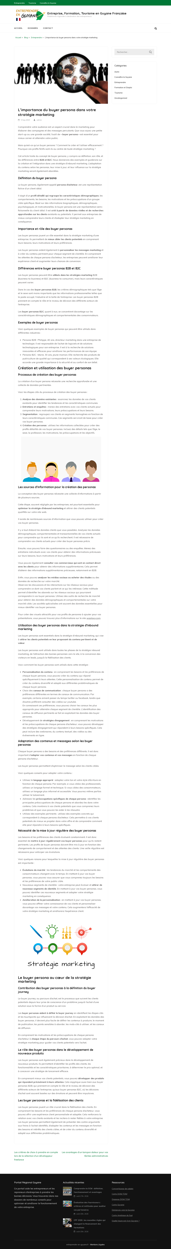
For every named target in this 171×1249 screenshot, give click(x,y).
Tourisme (32, 3)
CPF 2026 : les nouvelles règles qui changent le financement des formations (89, 1224)
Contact (48, 28)
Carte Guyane (118, 1204)
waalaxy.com (94, 618)
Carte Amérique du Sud (122, 1215)
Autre (116, 72)
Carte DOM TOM (119, 1194)
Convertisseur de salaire (122, 1188)
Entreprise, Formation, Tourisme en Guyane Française (86, 13)
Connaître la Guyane (48, 3)
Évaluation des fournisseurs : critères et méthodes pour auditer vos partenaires (90, 1206)
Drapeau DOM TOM (121, 1199)
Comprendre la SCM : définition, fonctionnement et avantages (88, 1190)
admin (39, 120)
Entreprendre (19, 3)
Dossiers (33, 28)
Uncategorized (120, 98)
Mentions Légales (97, 1244)
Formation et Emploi (123, 87)
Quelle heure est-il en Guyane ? (125, 1220)
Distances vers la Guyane (123, 1210)
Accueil (18, 28)
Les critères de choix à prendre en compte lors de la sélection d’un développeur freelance (36, 1156)
